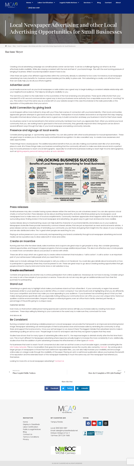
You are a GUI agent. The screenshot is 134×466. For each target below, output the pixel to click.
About (118, 3)
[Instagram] (105, 423)
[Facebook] (88, 423)
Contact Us (59, 361)
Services (87, 3)
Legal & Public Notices (68, 3)
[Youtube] (94, 423)
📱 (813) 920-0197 (33, 8)
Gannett (103, 347)
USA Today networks (18, 347)
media (91, 340)
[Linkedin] (99, 423)
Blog (99, 3)
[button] (52, 388)
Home (28, 3)
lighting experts (23, 151)
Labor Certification (45, 3)
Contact (108, 3)
